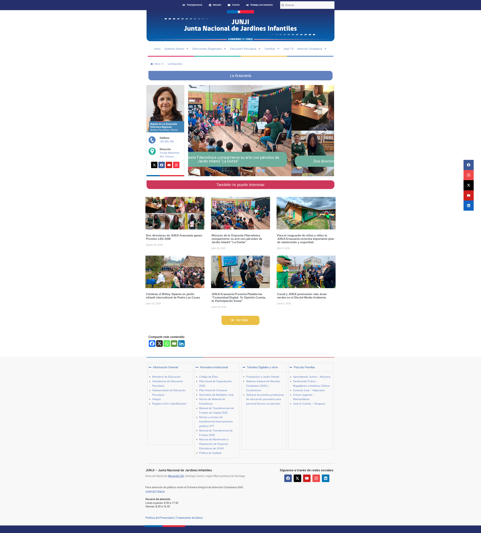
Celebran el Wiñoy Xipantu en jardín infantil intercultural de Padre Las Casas (173, 295)
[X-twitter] (469, 185)
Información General (165, 367)
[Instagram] (469, 175)
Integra (156, 399)
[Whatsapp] (166, 343)
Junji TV (288, 48)
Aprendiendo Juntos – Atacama (311, 376)
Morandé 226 (176, 476)
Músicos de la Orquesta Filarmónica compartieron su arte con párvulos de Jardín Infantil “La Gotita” (237, 239)
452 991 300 (167, 141)
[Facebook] (469, 165)
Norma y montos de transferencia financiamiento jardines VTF (216, 422)
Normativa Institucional (214, 367)
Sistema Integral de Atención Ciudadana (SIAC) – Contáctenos (263, 386)
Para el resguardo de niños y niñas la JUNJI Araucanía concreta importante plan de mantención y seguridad (305, 239)
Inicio (157, 48)
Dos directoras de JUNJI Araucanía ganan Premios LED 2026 (260, 161)
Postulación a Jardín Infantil (262, 376)
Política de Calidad (210, 452)
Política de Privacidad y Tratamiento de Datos (174, 517)
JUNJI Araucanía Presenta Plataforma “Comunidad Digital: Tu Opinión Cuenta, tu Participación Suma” (239, 297)
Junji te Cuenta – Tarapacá (309, 403)
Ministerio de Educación (166, 376)
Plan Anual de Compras (213, 390)
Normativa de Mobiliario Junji (216, 394)
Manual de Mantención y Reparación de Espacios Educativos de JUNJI (213, 444)
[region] (261, 130)
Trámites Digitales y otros (262, 367)
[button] (196, 131)
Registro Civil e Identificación (169, 403)
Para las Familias (304, 367)
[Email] (174, 343)
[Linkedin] (469, 205)
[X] (159, 343)
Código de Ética (208, 376)
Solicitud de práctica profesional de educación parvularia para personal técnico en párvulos (265, 399)
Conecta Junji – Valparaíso (309, 390)
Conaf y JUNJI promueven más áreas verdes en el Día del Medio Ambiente (302, 295)
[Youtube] (469, 195)
